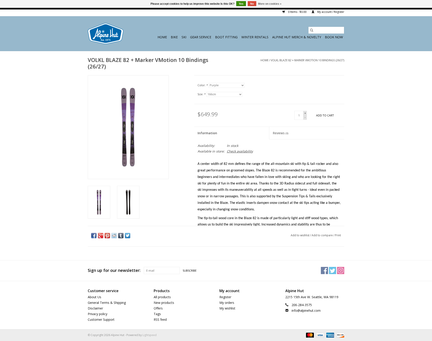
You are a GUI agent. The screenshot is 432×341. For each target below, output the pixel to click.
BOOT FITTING (226, 37)
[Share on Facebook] (94, 235)
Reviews (280, 133)
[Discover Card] (339, 335)
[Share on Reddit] (114, 235)
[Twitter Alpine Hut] (332, 270)
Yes (241, 3)
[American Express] (330, 335)
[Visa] (320, 335)
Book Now (334, 37)
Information (207, 133)
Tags (157, 314)
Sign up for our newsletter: (114, 270)
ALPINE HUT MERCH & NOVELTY (296, 37)
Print (338, 235)
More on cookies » (269, 3)
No (252, 3)
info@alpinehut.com (306, 310)
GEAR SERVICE (200, 37)
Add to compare (322, 235)
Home (162, 37)
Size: (201, 94)
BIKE (174, 37)
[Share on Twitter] (127, 235)
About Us (94, 297)
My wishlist (227, 308)
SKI (184, 37)
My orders (226, 302)
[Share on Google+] (100, 235)
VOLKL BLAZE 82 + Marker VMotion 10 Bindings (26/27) (307, 60)
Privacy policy (97, 314)
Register (225, 297)
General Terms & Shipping (107, 302)
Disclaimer (95, 308)
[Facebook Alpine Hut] (324, 270)
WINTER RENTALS (254, 37)
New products (164, 302)
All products (162, 297)
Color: (203, 85)
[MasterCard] (309, 335)
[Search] (311, 30)
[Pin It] (107, 235)
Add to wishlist (300, 235)
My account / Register (330, 12)
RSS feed (160, 319)
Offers (158, 308)
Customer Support (101, 319)
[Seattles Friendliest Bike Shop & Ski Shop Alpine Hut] (106, 33)
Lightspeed (149, 335)
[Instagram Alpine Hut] (340, 270)
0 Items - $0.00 (297, 12)
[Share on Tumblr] (121, 235)
